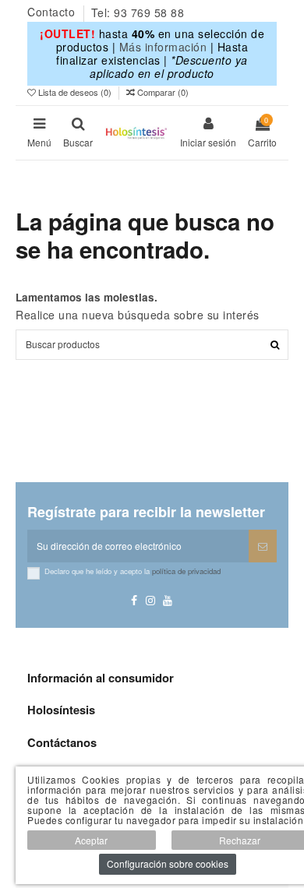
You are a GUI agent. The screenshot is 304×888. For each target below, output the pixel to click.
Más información (163, 47)
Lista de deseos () (75, 92)
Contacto (53, 12)
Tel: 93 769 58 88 (138, 12)
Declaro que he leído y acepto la (132, 571)
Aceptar (91, 840)
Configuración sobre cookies (167, 863)
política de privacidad (186, 571)
